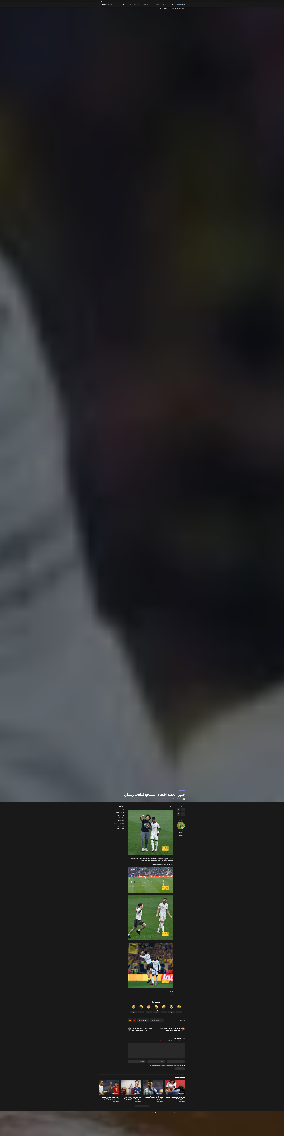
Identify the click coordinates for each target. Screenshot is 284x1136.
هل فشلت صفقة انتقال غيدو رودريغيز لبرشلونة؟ (180, 833)
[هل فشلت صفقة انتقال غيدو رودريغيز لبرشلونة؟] (181, 825)
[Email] (178, 814)
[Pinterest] (103, 1)
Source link (170, 995)
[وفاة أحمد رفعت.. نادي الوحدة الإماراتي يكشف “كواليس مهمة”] (131, 1087)
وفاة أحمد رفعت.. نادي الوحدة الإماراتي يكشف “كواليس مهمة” (132, 1098)
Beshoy (181, 798)
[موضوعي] (181, 4)
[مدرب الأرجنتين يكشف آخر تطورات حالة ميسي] (153, 1087)
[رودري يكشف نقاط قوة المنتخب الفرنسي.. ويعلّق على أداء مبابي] (109, 1087)
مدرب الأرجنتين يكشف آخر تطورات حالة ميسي (154, 1098)
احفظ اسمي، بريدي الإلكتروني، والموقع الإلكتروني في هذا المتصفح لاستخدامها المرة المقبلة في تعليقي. (166, 1065)
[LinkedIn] (100, 1)
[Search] (100, 4)
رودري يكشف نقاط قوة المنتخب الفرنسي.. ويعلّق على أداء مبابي (110, 1098)
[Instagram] (102, 1)
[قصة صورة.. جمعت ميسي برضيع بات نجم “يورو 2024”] (175, 1087)
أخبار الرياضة (182, 790)
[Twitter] (105, 1)
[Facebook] (107, 1)
